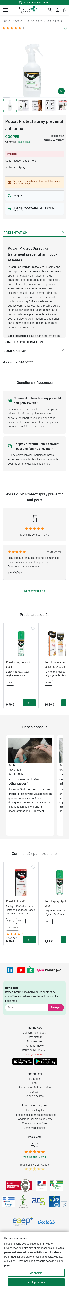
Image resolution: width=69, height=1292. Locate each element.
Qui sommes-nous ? (34, 1032)
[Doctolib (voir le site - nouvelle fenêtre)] (46, 1222)
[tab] (6, 97)
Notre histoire (34, 1037)
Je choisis (36, 1273)
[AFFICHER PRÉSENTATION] (63, 232)
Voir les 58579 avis (34, 1156)
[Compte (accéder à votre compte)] (57, 10)
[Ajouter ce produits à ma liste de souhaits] (65, 28)
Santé (11, 765)
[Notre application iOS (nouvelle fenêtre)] (22, 1061)
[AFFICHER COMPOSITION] (63, 351)
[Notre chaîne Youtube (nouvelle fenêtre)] (21, 970)
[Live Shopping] (31, 970)
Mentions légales (34, 1110)
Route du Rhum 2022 (34, 1050)
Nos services (34, 1041)
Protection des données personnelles (34, 1114)
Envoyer (56, 1007)
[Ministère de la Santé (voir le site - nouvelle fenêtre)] (41, 1185)
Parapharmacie (34, 1045)
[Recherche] (50, 10)
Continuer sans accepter (15, 1238)
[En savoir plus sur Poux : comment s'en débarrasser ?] (30, 750)
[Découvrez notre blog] (49, 970)
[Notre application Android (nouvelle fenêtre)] (45, 1061)
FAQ (34, 1083)
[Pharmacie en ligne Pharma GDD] (26, 10)
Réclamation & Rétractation (34, 1087)
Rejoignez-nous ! (34, 1054)
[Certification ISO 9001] (19, 1185)
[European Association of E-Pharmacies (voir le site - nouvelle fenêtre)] (23, 1221)
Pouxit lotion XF (15, 901)
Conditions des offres (34, 1123)
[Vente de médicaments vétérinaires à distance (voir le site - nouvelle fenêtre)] (8, 1201)
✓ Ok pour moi (36, 1282)
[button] (5, 10)
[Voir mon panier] (65, 10)
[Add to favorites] (33, 628)
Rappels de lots (34, 1096)
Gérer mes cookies (34, 1127)
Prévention (14, 769)
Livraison (34, 1078)
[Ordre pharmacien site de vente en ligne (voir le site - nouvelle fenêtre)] (56, 1185)
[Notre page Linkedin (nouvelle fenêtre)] (10, 970)
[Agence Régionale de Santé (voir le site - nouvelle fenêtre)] (38, 1201)
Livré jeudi (18, 195)
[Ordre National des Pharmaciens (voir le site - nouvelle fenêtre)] (23, 1201)
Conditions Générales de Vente (35, 1119)
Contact (34, 1091)
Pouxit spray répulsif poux (18, 664)
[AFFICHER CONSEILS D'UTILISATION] (63, 342)
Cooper (12, 137)
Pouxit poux (24, 141)
